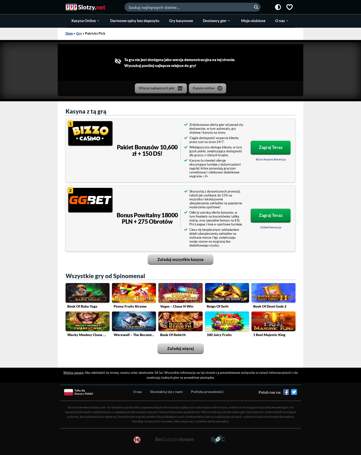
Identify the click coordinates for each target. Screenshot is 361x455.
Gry (79, 33)
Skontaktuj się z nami (166, 392)
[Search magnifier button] (256, 7)
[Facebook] (286, 393)
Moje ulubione (253, 20)
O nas (280, 20)
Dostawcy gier (215, 20)
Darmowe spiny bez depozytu (134, 20)
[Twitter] (294, 393)
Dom (69, 33)
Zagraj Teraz (270, 147)
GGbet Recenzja (270, 227)
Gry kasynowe (181, 20)
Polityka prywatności (207, 392)
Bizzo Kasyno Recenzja (271, 159)
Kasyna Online (83, 20)
